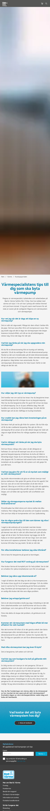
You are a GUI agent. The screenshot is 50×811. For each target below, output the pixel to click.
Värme (9, 277)
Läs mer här (21, 761)
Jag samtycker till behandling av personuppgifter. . (16, 760)
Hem (2, 277)
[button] (25, 723)
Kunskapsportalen (21, 277)
